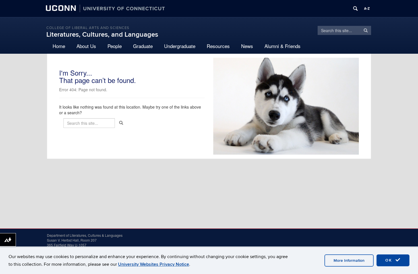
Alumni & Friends (282, 45)
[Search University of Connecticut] (355, 8)
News (247, 45)
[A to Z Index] (366, 8)
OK (389, 260)
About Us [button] (86, 45)
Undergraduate (179, 45)
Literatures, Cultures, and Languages (102, 34)
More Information (349, 260)
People (114, 45)
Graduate (143, 45)
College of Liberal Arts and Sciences (87, 28)
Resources (218, 45)
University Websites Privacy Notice (153, 264)
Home (59, 45)
